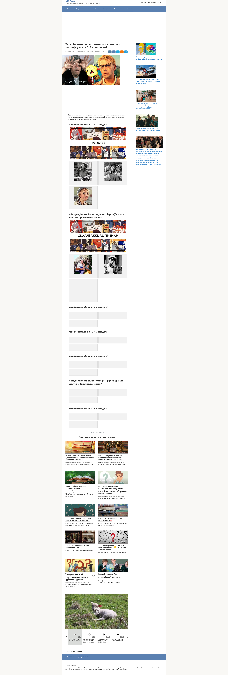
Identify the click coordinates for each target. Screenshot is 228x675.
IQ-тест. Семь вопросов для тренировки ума (77, 546)
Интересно (106, 9)
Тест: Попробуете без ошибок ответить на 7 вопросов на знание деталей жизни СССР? (148, 106)
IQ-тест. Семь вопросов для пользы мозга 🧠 (110, 519)
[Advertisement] (114, 25)
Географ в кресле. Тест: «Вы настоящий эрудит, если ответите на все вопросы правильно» (112, 576)
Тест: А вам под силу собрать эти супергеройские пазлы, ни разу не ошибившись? (148, 81)
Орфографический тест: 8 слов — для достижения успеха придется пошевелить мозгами (79, 458)
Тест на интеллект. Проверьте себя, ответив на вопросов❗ (78, 519)
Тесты (89, 9)
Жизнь (97, 9)
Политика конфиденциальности (151, 2)
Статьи (129, 9)
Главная (69, 9)
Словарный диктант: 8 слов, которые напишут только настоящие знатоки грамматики (78, 488)
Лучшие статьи (119, 9)
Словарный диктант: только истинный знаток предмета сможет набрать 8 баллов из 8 (111, 458)
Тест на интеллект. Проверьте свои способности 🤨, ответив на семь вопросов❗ (112, 547)
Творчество (80, 9)
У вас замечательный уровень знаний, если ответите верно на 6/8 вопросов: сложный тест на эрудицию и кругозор (80, 577)
